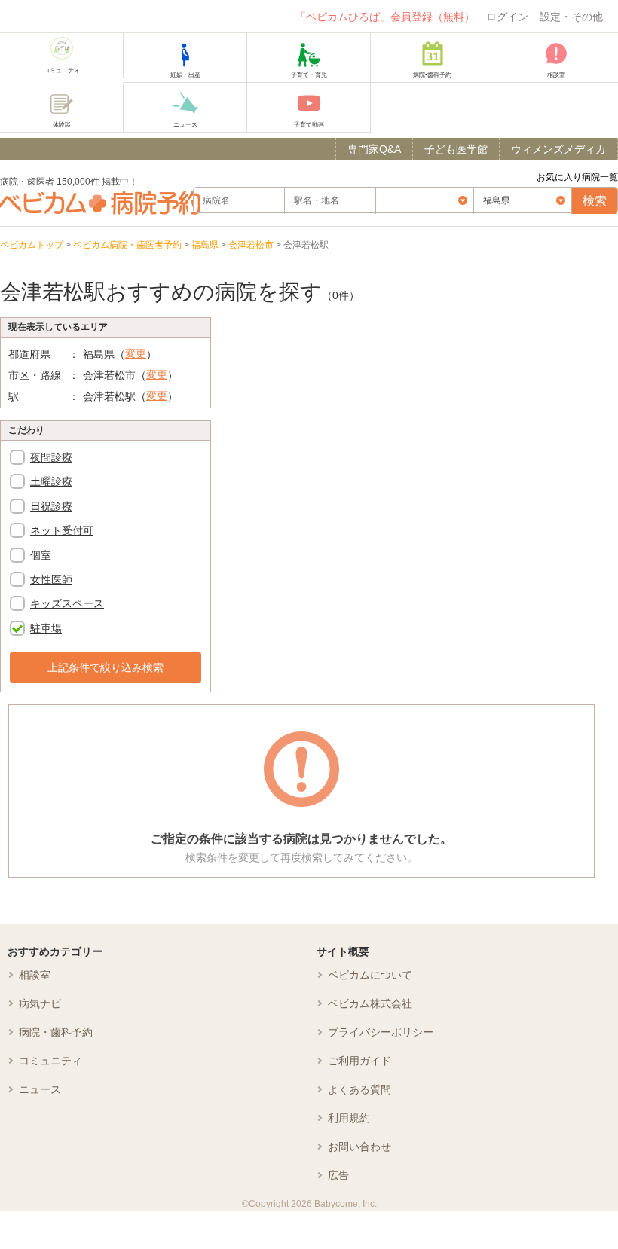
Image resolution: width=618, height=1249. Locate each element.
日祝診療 (51, 506)
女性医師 (51, 579)
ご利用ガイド (359, 1061)
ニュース (40, 1089)
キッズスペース (67, 603)
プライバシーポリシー (380, 1032)
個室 (40, 555)
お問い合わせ (359, 1147)
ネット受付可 (61, 530)
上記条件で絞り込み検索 (105, 667)
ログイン (507, 17)
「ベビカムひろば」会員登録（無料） (385, 17)
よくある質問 (359, 1089)
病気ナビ (40, 1003)
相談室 (34, 975)
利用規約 (349, 1118)
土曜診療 (51, 481)
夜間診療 (51, 457)
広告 (338, 1175)
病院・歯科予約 (56, 1032)
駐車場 (46, 628)
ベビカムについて (370, 975)
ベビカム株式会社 (370, 1003)
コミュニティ (50, 1061)
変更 (135, 353)
